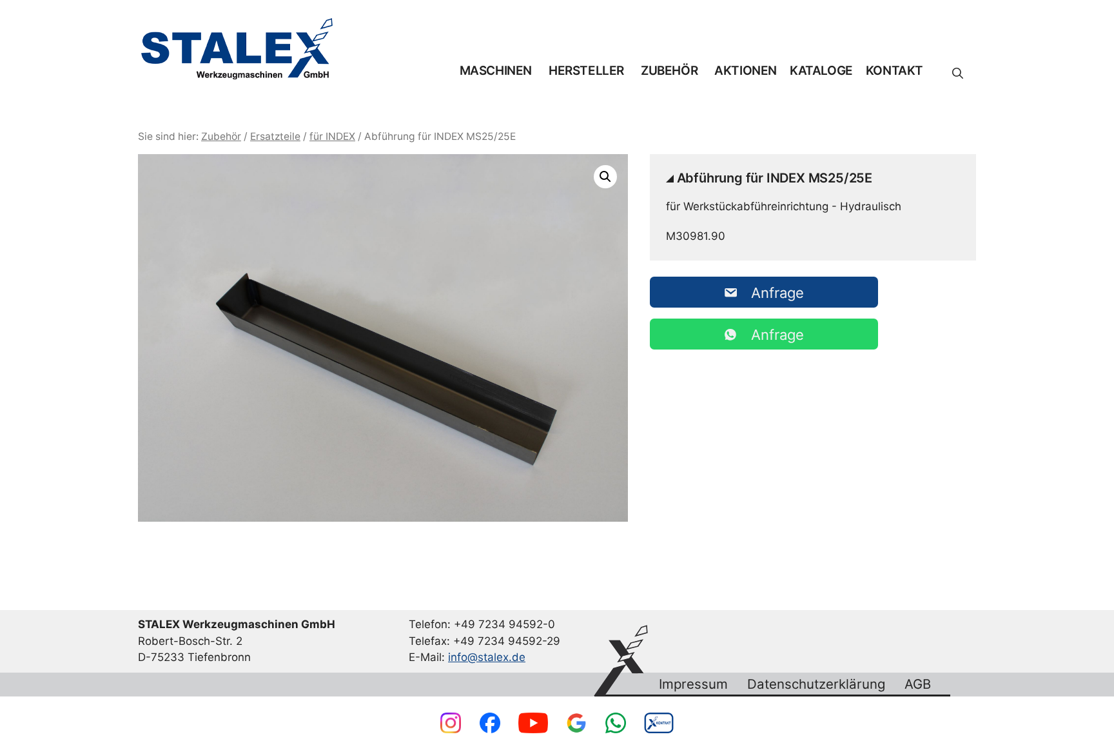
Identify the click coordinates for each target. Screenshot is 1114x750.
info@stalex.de (486, 657)
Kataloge (821, 70)
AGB (917, 684)
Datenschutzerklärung (816, 684)
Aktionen (745, 70)
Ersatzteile (275, 136)
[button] (957, 73)
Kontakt (894, 70)
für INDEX (332, 136)
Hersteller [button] (586, 70)
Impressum (693, 684)
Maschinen (496, 70)
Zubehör (669, 70)
